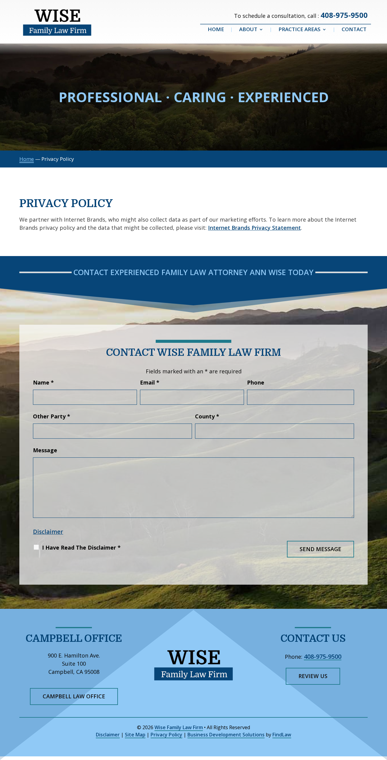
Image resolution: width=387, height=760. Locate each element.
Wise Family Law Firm (178, 727)
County (207, 416)
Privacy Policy (166, 734)
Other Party (51, 416)
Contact (354, 30)
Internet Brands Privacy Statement (254, 227)
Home (216, 30)
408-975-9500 (344, 15)
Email (149, 382)
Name (43, 382)
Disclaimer (48, 532)
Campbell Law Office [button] (74, 696)
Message (45, 450)
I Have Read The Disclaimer (81, 547)
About (248, 30)
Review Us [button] (312, 676)
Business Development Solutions (226, 734)
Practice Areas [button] (299, 30)
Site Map (135, 734)
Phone (255, 382)
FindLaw (281, 734)
